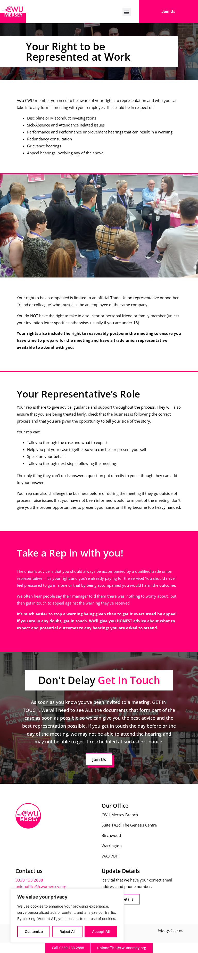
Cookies (176, 930)
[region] (67, 915)
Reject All (67, 931)
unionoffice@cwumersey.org (40, 886)
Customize (34, 931)
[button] (126, 12)
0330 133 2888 (29, 880)
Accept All (101, 931)
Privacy (163, 930)
